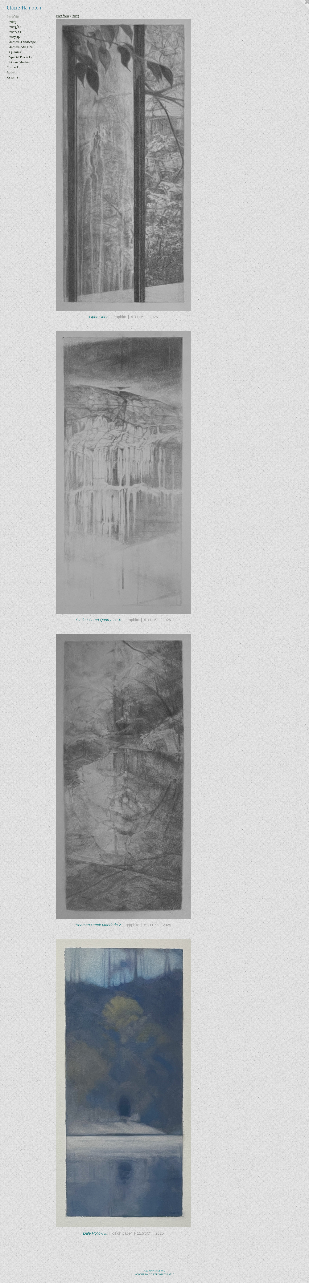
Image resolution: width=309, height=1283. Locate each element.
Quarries (15, 52)
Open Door (98, 317)
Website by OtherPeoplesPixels (154, 1274)
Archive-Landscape (22, 42)
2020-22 (15, 32)
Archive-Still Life (21, 47)
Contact (12, 67)
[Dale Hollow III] (123, 1083)
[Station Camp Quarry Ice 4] (123, 472)
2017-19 (14, 37)
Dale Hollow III (95, 1233)
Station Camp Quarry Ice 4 (98, 620)
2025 (12, 22)
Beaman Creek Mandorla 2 (98, 925)
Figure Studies (19, 62)
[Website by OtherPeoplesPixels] (300, 8)
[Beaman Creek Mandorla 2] (123, 776)
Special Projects (20, 57)
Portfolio (13, 17)
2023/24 (15, 27)
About (11, 72)
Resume (12, 77)
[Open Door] (123, 165)
